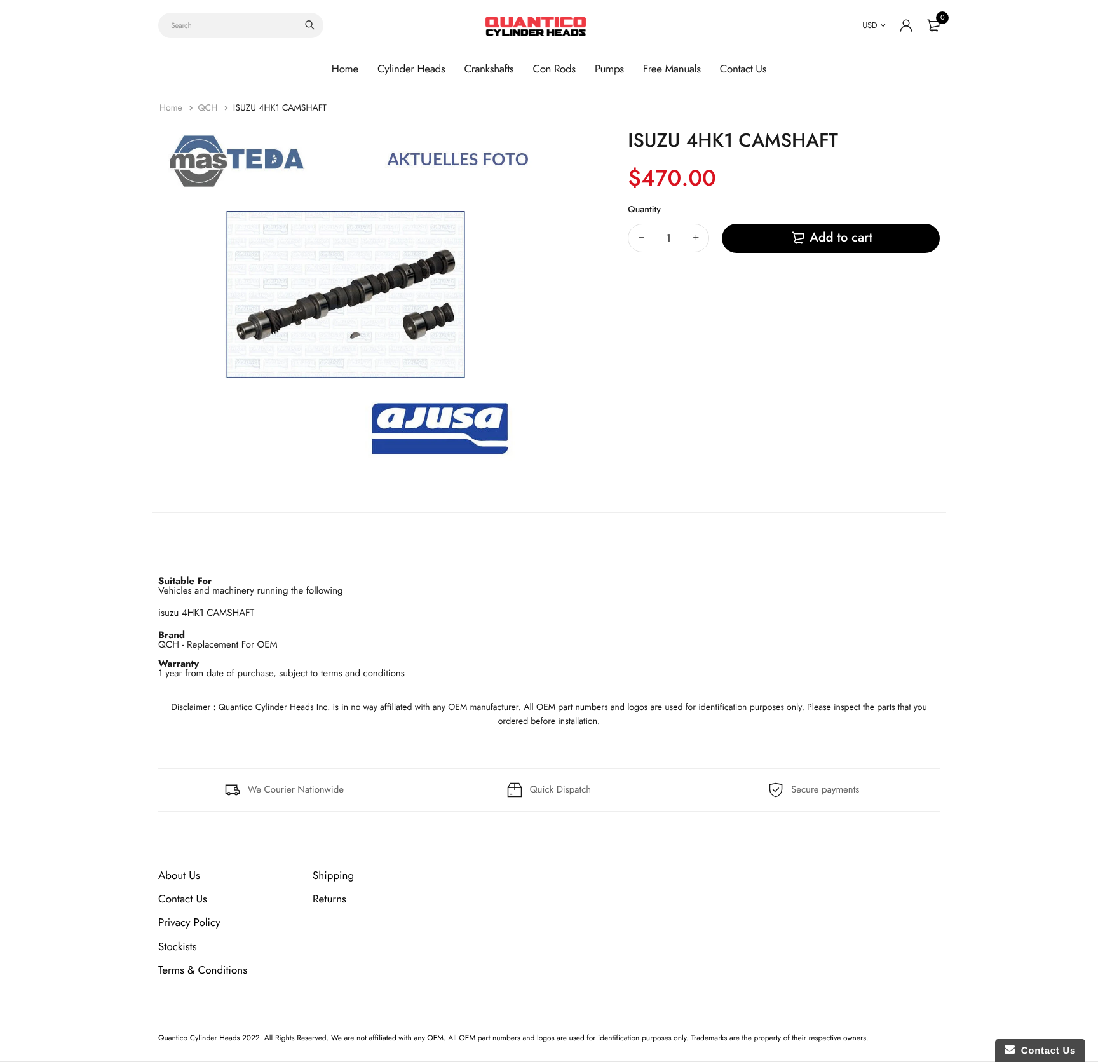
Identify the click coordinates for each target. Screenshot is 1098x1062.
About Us (179, 875)
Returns (329, 899)
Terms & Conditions (202, 970)
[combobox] (240, 25)
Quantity (644, 209)
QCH (209, 108)
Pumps (609, 69)
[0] (933, 25)
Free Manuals (672, 69)
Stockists (177, 946)
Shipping (333, 875)
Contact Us (743, 69)
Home (345, 69)
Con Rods (554, 69)
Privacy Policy (189, 922)
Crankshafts (488, 69)
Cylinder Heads (411, 69)
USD (869, 25)
